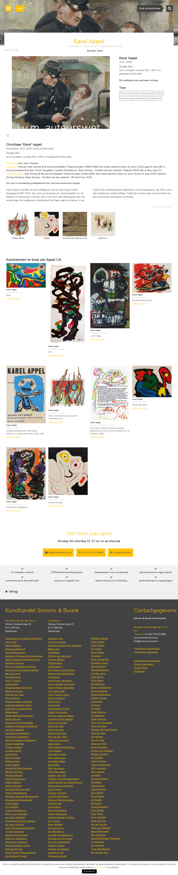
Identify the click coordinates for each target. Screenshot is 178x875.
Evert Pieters (55, 789)
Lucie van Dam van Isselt (61, 684)
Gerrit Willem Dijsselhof (61, 687)
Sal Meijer (96, 782)
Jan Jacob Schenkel (15, 817)
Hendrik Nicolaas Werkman (105, 838)
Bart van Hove (12, 673)
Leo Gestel (54, 705)
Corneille (96, 708)
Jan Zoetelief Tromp (16, 856)
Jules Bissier (97, 677)
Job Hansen (97, 736)
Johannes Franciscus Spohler (20, 821)
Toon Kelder (54, 750)
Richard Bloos (55, 663)
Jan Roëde (96, 799)
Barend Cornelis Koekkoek (19, 722)
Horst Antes (97, 645)
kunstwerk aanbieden (146, 652)
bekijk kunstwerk (13, 298)
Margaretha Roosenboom (18, 800)
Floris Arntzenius (57, 642)
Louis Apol (11, 642)
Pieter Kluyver (13, 719)
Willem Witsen (56, 845)
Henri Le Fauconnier (101, 722)
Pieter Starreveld (57, 814)
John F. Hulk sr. (13, 680)
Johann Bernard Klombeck (19, 715)
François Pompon (57, 793)
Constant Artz (55, 638)
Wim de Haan (98, 733)
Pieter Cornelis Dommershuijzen (22, 659)
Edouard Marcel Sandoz (60, 800)
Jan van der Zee (99, 852)
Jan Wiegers (97, 845)
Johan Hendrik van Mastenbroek (65, 782)
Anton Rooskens (99, 806)
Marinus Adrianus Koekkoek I (20, 740)
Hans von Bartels (100, 659)
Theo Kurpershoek (101, 764)
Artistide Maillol (57, 761)
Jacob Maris (11, 754)
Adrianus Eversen (14, 663)
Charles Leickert (14, 747)
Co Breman (54, 677)
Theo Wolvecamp (100, 849)
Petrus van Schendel (16, 814)
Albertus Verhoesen (16, 838)
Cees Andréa (98, 642)
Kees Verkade (55, 824)
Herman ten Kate (14, 694)
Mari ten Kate (12, 698)
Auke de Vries (98, 820)
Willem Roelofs (13, 786)
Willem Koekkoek (14, 743)
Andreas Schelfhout (15, 810)
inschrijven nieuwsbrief (147, 648)
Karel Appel (97, 652)
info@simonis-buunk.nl (146, 641)
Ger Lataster (98, 771)
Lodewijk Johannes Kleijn (18, 705)
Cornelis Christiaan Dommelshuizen (24, 656)
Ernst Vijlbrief (98, 817)
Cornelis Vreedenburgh (60, 835)
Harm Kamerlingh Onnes (61, 747)
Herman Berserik (100, 670)
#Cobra (159, 93)
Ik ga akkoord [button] (89, 871)
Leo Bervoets (98, 673)
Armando (96, 656)
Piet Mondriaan (56, 768)
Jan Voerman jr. (56, 828)
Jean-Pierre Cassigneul (60, 680)
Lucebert (96, 775)
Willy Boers (97, 680)
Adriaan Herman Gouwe (104, 729)
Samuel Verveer (14, 849)
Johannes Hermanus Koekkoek (21, 726)
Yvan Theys (97, 813)
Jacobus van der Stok (16, 835)
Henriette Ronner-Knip (17, 789)
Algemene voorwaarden (147, 660)
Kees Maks (53, 764)
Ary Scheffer (12, 807)
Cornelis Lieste (13, 750)
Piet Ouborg (97, 796)
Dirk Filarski (54, 701)
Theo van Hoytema (58, 740)
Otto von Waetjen (100, 828)
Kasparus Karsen (14, 691)
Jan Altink (96, 649)
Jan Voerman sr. (56, 831)
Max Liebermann (57, 757)
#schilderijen (145, 93)
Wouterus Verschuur (16, 842)
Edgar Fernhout (56, 698)
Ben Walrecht (98, 835)
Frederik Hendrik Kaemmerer (63, 779)
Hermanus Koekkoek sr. (17, 733)
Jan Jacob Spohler (14, 824)
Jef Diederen (97, 715)
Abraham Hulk (13, 677)
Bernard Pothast (14, 771)
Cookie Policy (141, 667)
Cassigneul (97, 701)
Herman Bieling (56, 659)
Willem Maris (12, 761)
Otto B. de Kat (98, 761)
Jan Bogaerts (55, 666)
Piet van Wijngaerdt (59, 842)
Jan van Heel (97, 740)
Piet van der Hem (57, 736)
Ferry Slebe (97, 810)
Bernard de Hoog (57, 733)
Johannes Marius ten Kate (18, 701)
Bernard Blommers (15, 652)
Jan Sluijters (54, 807)
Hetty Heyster (56, 729)
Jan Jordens (97, 757)
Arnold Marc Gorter (58, 708)
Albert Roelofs (13, 782)
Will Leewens (98, 768)
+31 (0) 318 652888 (92, 552)
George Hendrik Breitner (61, 673)
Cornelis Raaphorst (58, 796)
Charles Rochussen (15, 779)
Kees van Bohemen (101, 687)
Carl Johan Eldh (56, 691)
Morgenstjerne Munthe (60, 786)
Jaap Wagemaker (100, 831)
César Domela (98, 719)
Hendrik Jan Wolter (58, 849)
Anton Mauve (12, 764)
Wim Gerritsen (99, 726)
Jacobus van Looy (57, 775)
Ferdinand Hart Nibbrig (60, 719)
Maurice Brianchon (101, 694)
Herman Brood (99, 698)
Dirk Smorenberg (57, 810)
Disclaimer (139, 671)
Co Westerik (97, 842)
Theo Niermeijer (57, 771)
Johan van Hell (56, 726)
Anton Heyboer (99, 747)
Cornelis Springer (14, 831)
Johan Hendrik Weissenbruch (20, 852)
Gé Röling (96, 803)
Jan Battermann (99, 663)
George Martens (99, 778)
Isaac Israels (54, 743)
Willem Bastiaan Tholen (61, 817)
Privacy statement (143, 664)
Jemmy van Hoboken (102, 750)
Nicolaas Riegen (13, 775)
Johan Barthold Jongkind (18, 687)
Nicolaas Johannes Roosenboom (22, 796)
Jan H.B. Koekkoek (14, 729)
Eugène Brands (99, 691)
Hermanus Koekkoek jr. (17, 736)
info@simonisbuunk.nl (59, 552)
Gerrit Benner (98, 666)
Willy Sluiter (55, 803)
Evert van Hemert (57, 722)
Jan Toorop (54, 821)
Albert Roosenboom (16, 793)
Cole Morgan (98, 785)
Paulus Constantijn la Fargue (20, 666)
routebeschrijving (121, 552)
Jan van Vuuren (99, 824)
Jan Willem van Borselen (61, 670)
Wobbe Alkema (99, 638)
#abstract (155, 98)
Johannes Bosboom (15, 649)
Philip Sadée (12, 803)
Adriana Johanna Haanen (61, 715)
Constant (96, 705)
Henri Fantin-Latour (58, 694)
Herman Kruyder (57, 754)
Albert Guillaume (57, 712)
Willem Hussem (99, 754)
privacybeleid (100, 867)
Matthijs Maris (12, 757)
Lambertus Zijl (56, 852)
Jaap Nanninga (98, 789)
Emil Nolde (97, 792)
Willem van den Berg (59, 656)
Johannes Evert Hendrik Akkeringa (23, 638)
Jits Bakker (53, 652)
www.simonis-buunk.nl (146, 637)
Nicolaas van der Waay (60, 838)
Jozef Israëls (11, 684)
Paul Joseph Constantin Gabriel (22, 670)
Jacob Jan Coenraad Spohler (20, 828)
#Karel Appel (127, 93)
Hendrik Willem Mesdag (18, 768)
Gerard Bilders (13, 645)
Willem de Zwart (57, 856)
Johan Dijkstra (98, 712)
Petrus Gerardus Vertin (17, 845)
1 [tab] (60, 130)
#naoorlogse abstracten (133, 98)
